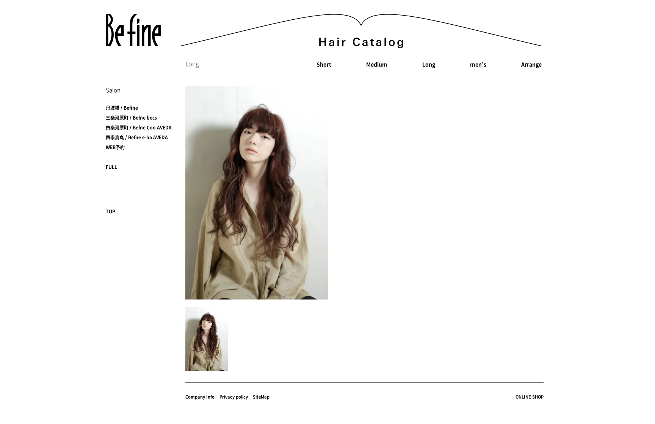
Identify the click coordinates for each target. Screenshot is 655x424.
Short (324, 64)
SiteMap (261, 397)
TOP (110, 211)
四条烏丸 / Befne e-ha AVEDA (137, 137)
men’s (478, 64)
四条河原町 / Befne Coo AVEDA (139, 127)
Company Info (200, 397)
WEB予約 (115, 147)
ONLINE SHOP (530, 397)
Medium (376, 64)
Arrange (531, 64)
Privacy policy (233, 397)
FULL (111, 167)
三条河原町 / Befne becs (131, 117)
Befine (133, 30)
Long (428, 64)
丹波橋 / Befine (122, 107)
